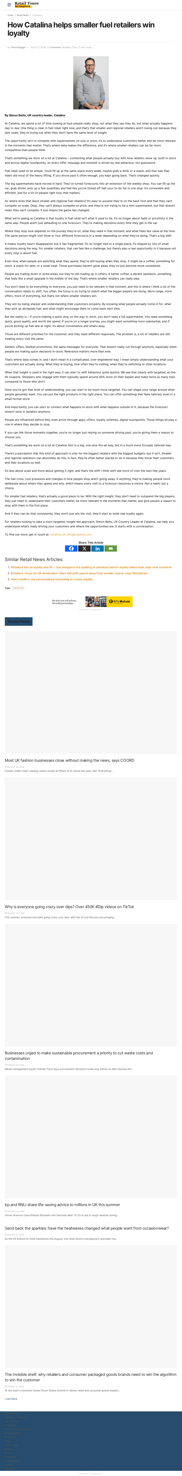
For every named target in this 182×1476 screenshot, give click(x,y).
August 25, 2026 (15, 767)
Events (9, 1449)
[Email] (111, 548)
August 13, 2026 (15, 1234)
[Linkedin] (97, 548)
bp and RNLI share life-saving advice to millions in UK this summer (62, 1204)
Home (10, 15)
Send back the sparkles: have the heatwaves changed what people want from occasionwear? (87, 1228)
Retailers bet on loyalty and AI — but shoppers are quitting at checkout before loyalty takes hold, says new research (91, 567)
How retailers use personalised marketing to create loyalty (51, 579)
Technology (11, 1444)
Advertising (11, 1421)
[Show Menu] (9, 5)
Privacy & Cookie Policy (18, 1429)
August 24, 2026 (15, 1065)
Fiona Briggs (18, 47)
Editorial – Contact (15, 1417)
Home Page (11, 1413)
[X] (84, 548)
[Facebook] (71, 548)
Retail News (23, 15)
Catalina (18, 588)
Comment (37, 15)
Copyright (10, 1425)
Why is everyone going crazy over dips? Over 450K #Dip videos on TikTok (69, 906)
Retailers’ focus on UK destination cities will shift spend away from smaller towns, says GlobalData (79, 573)
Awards (9, 1464)
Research (10, 1468)
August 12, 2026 (15, 1386)
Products (10, 1436)
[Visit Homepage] (27, 4)
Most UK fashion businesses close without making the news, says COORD (69, 760)
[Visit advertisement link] (91, 601)
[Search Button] (173, 5)
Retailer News (13, 1433)
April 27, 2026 (38, 47)
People (9, 1452)
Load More (11, 1398)
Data (7, 1441)
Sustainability (12, 1460)
